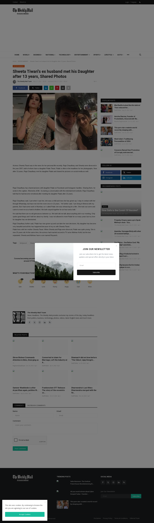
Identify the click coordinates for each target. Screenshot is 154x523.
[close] (45, 502)
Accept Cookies (24, 514)
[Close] (116, 245)
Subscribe (96, 272)
